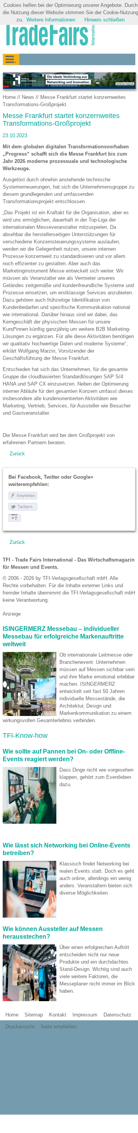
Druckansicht (19, 1027)
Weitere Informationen (50, 20)
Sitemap (34, 1015)
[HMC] (69, 80)
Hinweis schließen (104, 20)
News (28, 97)
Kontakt (57, 1015)
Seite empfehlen (59, 1027)
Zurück (17, 453)
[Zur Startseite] (49, 33)
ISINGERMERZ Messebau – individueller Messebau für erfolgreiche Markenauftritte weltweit (63, 636)
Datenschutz (117, 1015)
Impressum (84, 1015)
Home (9, 97)
